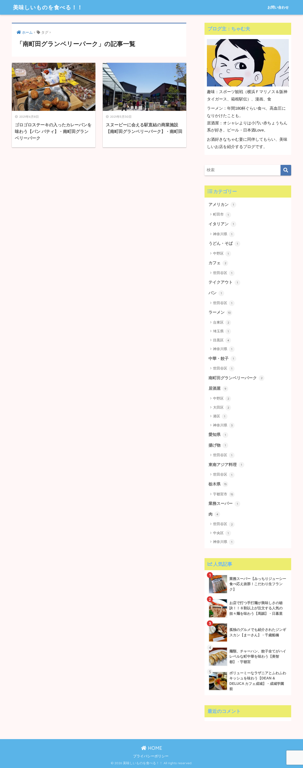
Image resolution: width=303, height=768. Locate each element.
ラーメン (220, 312)
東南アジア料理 (225, 464)
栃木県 (218, 484)
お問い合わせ (278, 7)
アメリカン (221, 204)
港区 (219, 416)
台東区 (221, 322)
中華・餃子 (221, 358)
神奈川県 (222, 234)
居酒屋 (217, 388)
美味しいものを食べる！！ (48, 7)
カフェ (217, 263)
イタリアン (221, 224)
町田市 (221, 214)
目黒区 (221, 340)
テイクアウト (223, 282)
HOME (154, 748)
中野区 (221, 253)
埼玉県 (221, 331)
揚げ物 (217, 445)
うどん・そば (223, 243)
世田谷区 (222, 273)
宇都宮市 (223, 494)
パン (215, 293)
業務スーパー (223, 503)
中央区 (221, 533)
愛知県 (217, 434)
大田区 (221, 407)
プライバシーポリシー (151, 756)
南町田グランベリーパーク (236, 378)
